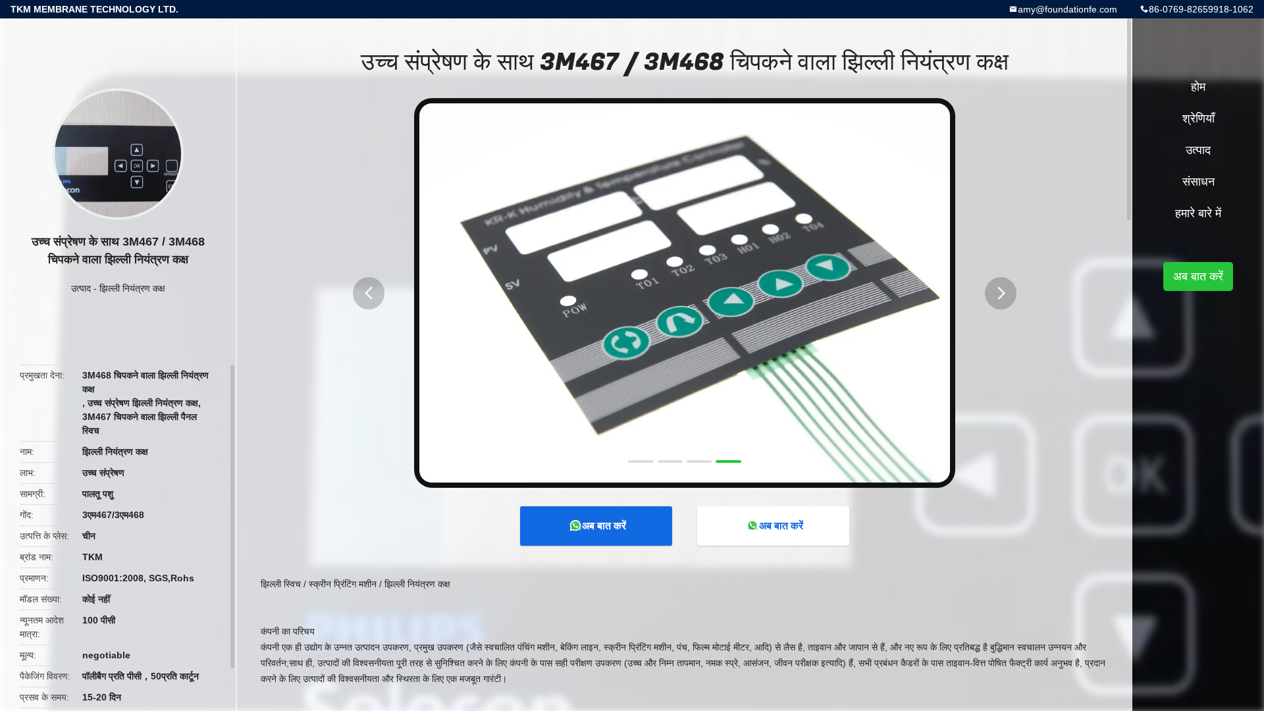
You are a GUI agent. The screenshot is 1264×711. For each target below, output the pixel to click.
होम (1198, 86)
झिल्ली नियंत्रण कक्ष (132, 288)
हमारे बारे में (1198, 213)
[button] (368, 293)
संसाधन (1198, 181)
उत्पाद (81, 288)
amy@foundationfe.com (1067, 9)
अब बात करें (604, 525)
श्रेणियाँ (1198, 118)
